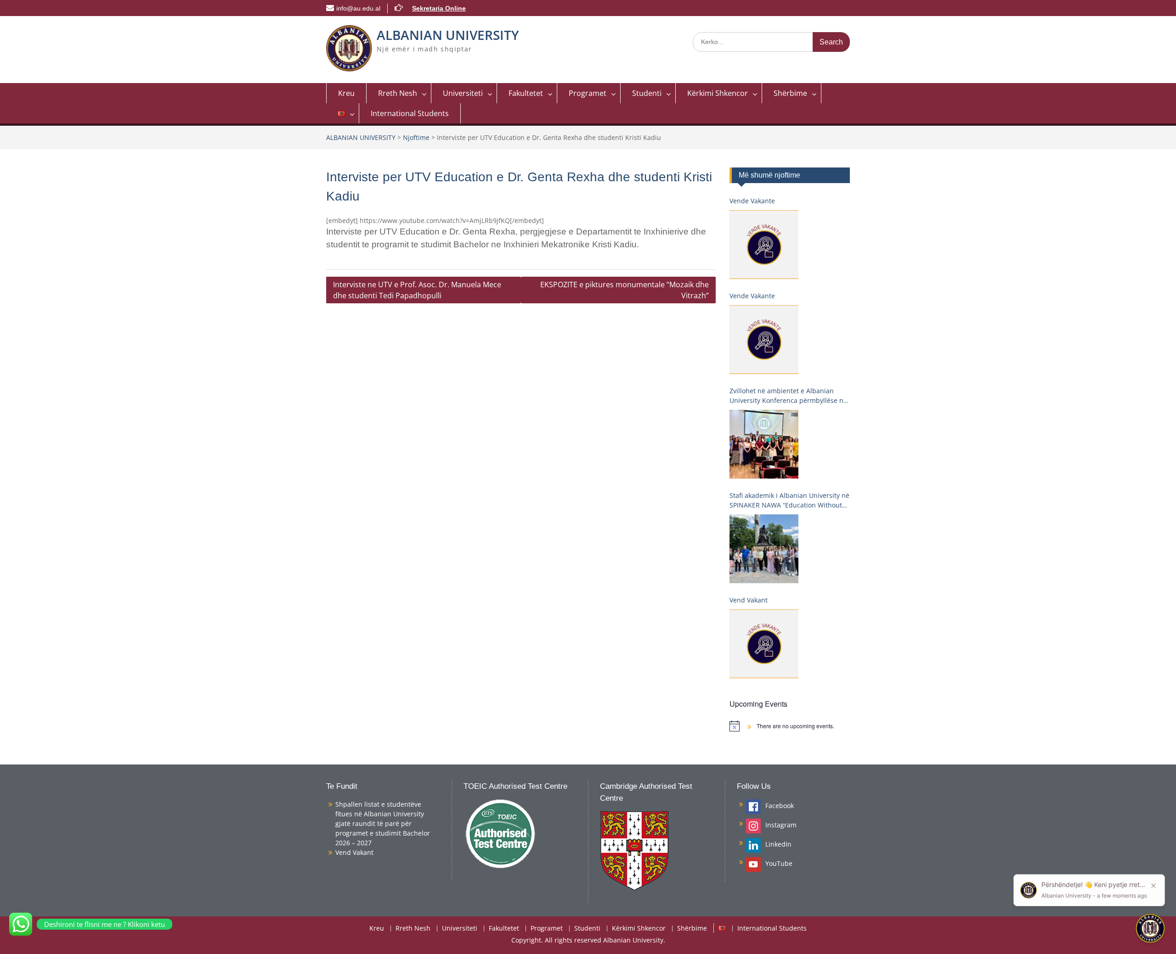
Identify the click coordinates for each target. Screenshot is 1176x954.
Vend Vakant (748, 600)
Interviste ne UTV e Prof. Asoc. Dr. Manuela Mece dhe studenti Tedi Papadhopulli (417, 290)
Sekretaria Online (439, 8)
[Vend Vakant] (763, 643)
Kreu (346, 93)
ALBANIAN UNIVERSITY (448, 35)
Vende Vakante (752, 200)
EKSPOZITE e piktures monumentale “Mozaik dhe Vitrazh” (624, 290)
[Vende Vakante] (763, 244)
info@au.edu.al (358, 8)
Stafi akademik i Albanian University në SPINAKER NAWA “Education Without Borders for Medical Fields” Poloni (789, 500)
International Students (410, 113)
